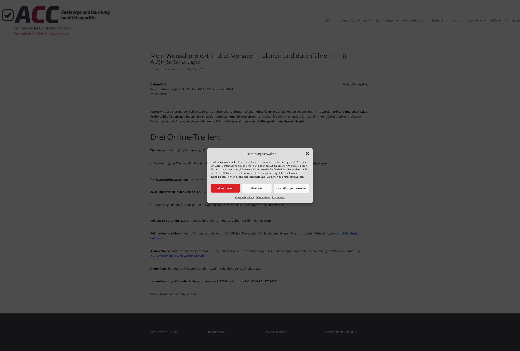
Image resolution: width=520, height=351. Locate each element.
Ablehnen (256, 188)
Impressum (278, 197)
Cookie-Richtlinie (244, 197)
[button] (307, 154)
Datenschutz (263, 197)
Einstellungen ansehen (291, 188)
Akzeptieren (225, 188)
